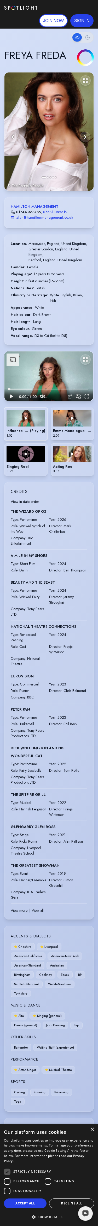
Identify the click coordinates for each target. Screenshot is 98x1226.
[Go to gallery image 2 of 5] (48, 177)
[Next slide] (85, 137)
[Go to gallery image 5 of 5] (55, 177)
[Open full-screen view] (85, 80)
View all (38, 910)
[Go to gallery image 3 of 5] (50, 177)
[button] (82, 20)
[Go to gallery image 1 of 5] (44, 177)
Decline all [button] (71, 1203)
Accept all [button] (25, 1203)
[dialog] (49, 1175)
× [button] (92, 1129)
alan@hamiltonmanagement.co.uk (44, 217)
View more (19, 910)
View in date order (25, 501)
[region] (48, 376)
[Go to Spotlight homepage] (20, 7)
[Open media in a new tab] (70, 396)
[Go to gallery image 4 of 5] (53, 177)
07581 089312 (55, 212)
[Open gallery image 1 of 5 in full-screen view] (49, 131)
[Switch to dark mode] (82, 37)
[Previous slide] (13, 137)
